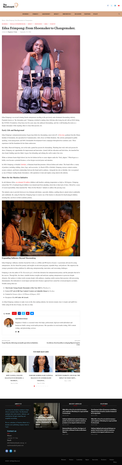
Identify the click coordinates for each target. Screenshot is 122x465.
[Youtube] (118, 5)
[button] (4, 371)
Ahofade (23, 164)
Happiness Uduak (12, 32)
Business (25, 14)
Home (3, 20)
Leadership (46, 14)
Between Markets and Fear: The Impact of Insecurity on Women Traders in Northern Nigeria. (74, 430)
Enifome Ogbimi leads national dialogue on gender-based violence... (41, 378)
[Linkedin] (115, 5)
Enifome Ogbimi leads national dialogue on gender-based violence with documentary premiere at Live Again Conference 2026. (74, 421)
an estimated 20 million (23, 182)
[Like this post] (15, 313)
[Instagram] (14, 451)
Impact (56, 14)
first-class (62, 135)
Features (87, 14)
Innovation (67, 14)
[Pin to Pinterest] (27, 313)
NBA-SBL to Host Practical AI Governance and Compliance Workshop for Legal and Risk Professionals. (75, 411)
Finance (35, 14)
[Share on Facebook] (19, 313)
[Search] (119, 14)
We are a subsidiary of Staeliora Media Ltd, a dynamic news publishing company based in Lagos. (17, 425)
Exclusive (78, 14)
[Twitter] (111, 5)
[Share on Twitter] (23, 313)
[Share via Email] (32, 313)
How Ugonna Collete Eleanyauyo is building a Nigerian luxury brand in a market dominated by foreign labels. (46, 420)
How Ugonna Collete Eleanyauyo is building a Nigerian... (14, 378)
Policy (95, 14)
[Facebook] (108, 5)
